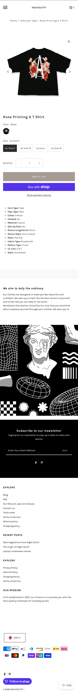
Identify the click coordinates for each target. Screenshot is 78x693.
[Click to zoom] (69, 41)
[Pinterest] (42, 463)
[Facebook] (36, 463)
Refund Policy (10, 572)
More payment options (39, 195)
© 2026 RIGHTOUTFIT (13, 689)
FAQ (5, 499)
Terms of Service (12, 517)
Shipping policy (11, 526)
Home (13, 20)
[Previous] (8, 72)
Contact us (9, 508)
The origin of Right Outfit (16, 546)
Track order (9, 512)
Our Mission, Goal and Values (18, 503)
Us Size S (10, 148)
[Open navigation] (15, 7)
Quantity (7, 163)
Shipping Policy (11, 576)
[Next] (70, 72)
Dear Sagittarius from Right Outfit (21, 542)
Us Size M (25, 148)
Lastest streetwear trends (17, 551)
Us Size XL (56, 148)
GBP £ (17, 637)
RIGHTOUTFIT (39, 7)
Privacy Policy (10, 567)
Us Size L (41, 148)
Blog (5, 494)
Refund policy (10, 521)
